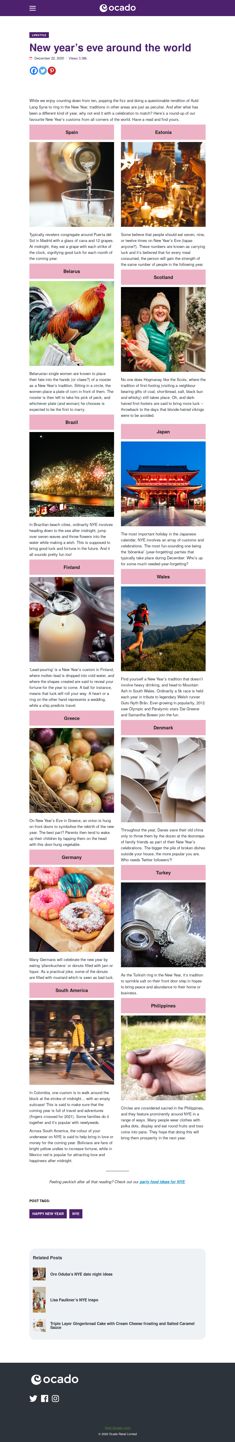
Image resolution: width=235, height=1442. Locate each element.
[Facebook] (34, 71)
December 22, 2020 (49, 58)
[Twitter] (43, 71)
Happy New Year (48, 1213)
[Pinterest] (52, 71)
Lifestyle (39, 35)
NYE (75, 1213)
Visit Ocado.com (117, 1427)
